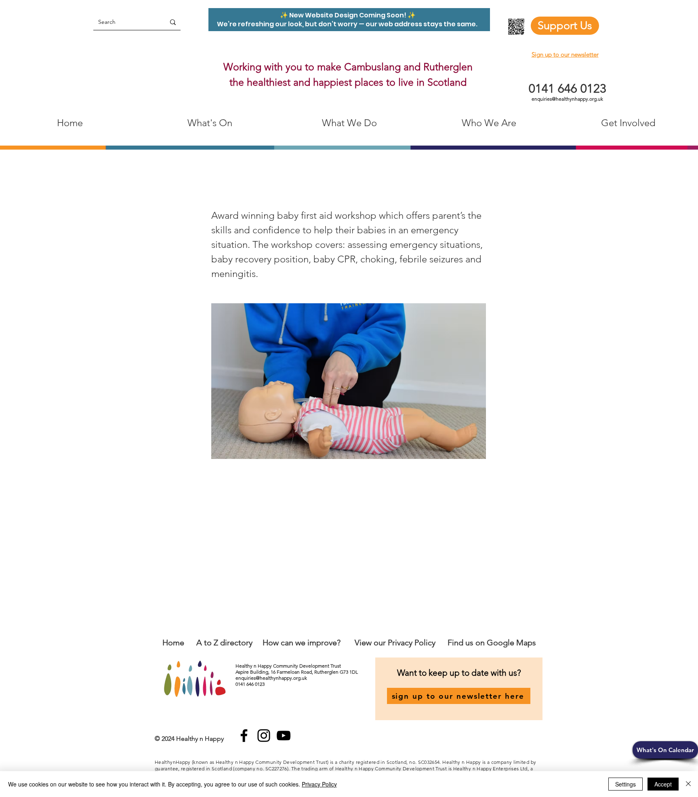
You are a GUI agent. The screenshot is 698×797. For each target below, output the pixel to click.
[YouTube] (283, 735)
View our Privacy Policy (396, 642)
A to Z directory (224, 642)
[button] (665, 750)
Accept (663, 784)
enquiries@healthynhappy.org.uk (567, 99)
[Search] (173, 22)
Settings (625, 784)
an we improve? (313, 642)
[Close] (688, 784)
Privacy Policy (319, 784)
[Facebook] (243, 735)
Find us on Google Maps (492, 642)
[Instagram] (263, 735)
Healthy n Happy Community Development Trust (288, 666)
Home (173, 642)
